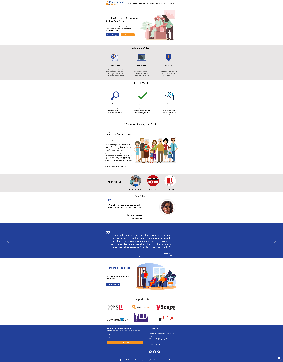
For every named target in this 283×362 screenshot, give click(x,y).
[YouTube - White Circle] (158, 351)
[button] (132, 3)
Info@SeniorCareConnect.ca (157, 345)
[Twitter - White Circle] (150, 351)
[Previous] (8, 241)
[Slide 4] (139, 256)
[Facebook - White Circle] (154, 351)
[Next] (275, 241)
